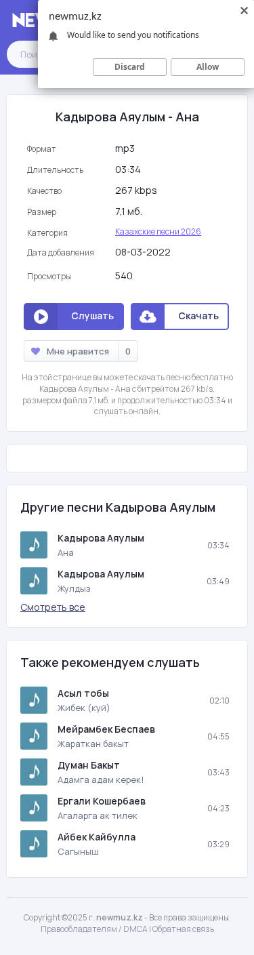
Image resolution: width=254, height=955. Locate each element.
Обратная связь (183, 929)
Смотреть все (52, 607)
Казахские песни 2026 (158, 231)
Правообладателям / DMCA (94, 929)
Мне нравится (89, 351)
